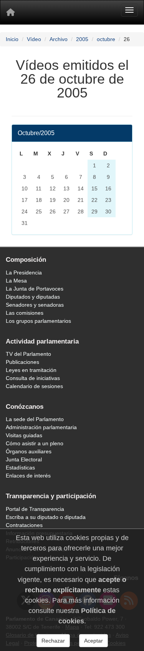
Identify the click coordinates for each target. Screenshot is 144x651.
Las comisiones (24, 313)
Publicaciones (22, 362)
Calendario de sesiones (34, 386)
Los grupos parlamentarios (38, 321)
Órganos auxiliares (28, 451)
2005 (82, 39)
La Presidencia (24, 272)
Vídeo (34, 39)
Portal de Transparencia (35, 509)
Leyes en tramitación (31, 370)
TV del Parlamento (28, 354)
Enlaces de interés (28, 476)
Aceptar (93, 641)
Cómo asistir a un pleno (34, 443)
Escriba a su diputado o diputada (46, 517)
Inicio (12, 39)
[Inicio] (10, 12)
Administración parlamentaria (41, 427)
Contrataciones (24, 525)
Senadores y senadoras (35, 305)
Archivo (59, 39)
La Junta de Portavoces (34, 289)
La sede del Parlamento (35, 419)
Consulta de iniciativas (33, 378)
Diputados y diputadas (33, 297)
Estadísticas (20, 467)
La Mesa (16, 281)
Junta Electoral (24, 459)
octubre (106, 39)
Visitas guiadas (24, 435)
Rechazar (53, 641)
